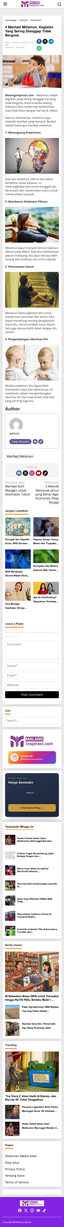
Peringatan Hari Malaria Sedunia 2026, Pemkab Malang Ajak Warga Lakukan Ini (45, 568)
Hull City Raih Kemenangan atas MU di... (37, 885)
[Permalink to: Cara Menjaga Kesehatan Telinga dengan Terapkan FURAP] (18, 591)
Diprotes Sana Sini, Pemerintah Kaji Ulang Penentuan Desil (38, 1025)
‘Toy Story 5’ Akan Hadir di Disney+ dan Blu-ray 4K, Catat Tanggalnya (30, 1098)
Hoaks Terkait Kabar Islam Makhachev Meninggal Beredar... (35, 840)
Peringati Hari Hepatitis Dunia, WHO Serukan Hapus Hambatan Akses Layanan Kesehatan (17, 541)
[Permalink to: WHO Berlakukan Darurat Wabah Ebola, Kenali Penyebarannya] (18, 558)
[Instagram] (32, 473)
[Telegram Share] (51, 41)
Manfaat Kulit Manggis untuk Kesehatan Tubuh (17, 488)
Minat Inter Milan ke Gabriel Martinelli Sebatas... (32, 870)
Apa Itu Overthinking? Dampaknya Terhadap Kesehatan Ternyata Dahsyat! (44, 599)
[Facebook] (19, 473)
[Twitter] (25, 473)
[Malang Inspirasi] (32, 4)
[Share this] (39, 41)
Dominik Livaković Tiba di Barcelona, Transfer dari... (37, 931)
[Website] (40, 441)
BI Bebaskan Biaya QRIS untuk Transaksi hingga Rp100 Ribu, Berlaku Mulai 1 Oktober (32, 998)
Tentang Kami (15, 1176)
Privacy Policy (15, 1169)
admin (14, 433)
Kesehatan (9, 47)
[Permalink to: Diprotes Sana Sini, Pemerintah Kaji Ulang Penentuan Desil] (12, 1028)
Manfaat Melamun (20, 456)
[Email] (35, 441)
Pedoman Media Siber (21, 1156)
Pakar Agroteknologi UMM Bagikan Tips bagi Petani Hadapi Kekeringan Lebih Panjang (40, 1009)
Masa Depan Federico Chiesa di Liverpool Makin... (34, 915)
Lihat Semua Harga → (32, 808)
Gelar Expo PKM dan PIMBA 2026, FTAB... (35, 900)
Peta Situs (12, 1163)
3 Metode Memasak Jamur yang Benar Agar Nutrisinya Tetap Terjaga (47, 492)
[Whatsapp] (39, 48)
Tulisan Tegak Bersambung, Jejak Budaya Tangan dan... (35, 855)
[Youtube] (38, 473)
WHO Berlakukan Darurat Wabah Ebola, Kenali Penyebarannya (17, 574)
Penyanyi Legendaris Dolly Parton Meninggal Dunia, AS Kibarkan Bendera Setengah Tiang (40, 1109)
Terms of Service (17, 1182)
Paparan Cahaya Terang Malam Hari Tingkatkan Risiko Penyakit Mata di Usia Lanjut (45, 541)
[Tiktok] (45, 473)
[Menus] (5, 4)
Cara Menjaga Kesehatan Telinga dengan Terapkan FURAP (14, 606)
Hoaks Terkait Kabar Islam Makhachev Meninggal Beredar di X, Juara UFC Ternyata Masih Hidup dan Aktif (39, 1126)
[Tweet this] (45, 41)
